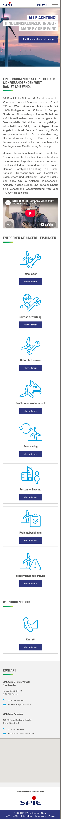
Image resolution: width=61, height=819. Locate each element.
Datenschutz (26, 816)
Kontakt (30, 639)
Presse (51, 816)
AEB (8, 816)
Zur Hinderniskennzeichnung (38, 39)
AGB (15, 816)
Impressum (40, 816)
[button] (2, 37)
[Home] (8, 4)
